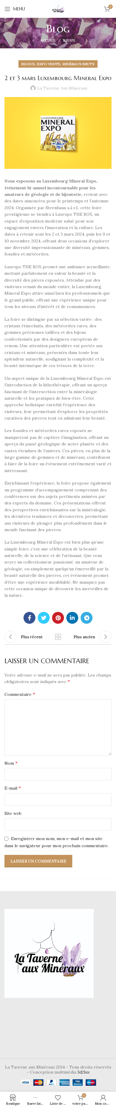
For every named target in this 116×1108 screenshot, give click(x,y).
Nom (11, 763)
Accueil (48, 40)
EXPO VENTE (48, 64)
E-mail (12, 788)
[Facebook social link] (29, 618)
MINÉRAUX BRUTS (78, 64)
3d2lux (83, 1072)
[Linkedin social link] (72, 618)
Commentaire (19, 694)
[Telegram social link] (87, 618)
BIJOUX (69, 40)
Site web (12, 813)
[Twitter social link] (44, 618)
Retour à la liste (58, 637)
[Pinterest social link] (58, 618)
